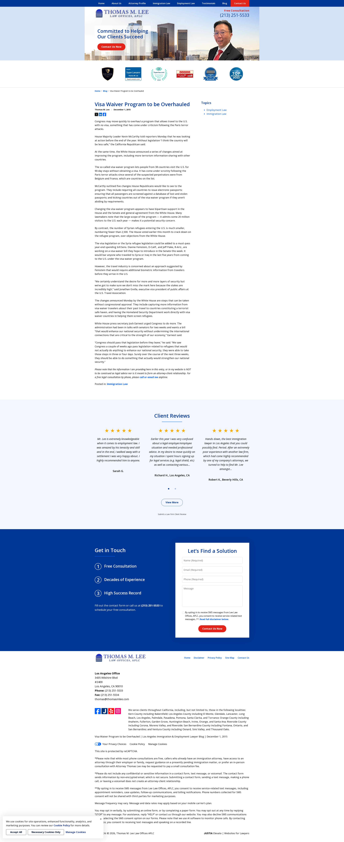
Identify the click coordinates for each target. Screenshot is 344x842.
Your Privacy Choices (114, 744)
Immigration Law (161, 3)
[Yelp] (111, 711)
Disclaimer (199, 657)
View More (172, 502)
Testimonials (208, 3)
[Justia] (104, 711)
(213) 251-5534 (110, 695)
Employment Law (186, 3)
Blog (224, 3)
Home (101, 3)
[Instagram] (118, 711)
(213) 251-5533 (234, 15)
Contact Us (240, 3)
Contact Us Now (111, 46)
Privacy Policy (215, 657)
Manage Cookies (157, 744)
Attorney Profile (137, 3)
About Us (116, 3)
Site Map (229, 657)
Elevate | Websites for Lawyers (226, 833)
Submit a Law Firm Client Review (172, 514)
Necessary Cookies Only (45, 832)
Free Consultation (236, 10)
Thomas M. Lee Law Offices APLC (135, 833)
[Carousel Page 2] (175, 488)
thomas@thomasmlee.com (112, 699)
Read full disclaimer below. (214, 619)
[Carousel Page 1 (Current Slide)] (168, 488)
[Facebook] (98, 711)
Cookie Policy (137, 744)
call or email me (149, 377)
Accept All (16, 832)
